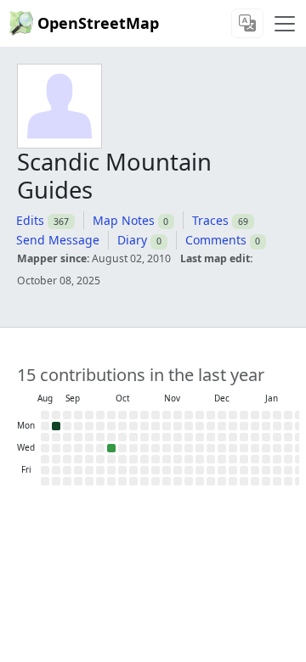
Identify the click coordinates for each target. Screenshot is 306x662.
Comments (215, 240)
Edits (30, 220)
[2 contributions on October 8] (111, 448)
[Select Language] (247, 23)
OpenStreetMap (98, 23)
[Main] (285, 23)
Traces (210, 220)
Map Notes (124, 220)
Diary (132, 240)
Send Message (57, 240)
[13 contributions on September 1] (56, 426)
